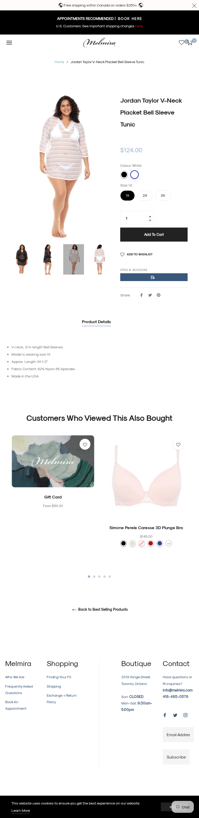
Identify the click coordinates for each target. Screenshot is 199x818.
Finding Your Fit (59, 677)
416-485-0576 (175, 696)
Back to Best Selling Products (102, 609)
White (134, 174)
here (138, 26)
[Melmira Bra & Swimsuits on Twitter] (175, 714)
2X (145, 193)
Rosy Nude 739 (132, 543)
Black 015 (123, 543)
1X (127, 193)
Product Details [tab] (96, 321)
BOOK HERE (129, 18)
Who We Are (14, 677)
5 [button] (110, 576)
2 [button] (94, 576)
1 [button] (89, 576)
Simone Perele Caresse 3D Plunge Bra (146, 527)
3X (163, 193)
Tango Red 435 (150, 543)
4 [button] (104, 576)
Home (59, 61)
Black (124, 174)
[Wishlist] (181, 42)
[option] (53, 482)
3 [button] (99, 576)
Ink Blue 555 (160, 543)
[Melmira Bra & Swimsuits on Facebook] (165, 714)
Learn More (20, 810)
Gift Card (53, 496)
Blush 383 (141, 543)
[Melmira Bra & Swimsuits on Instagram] (185, 714)
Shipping (54, 686)
